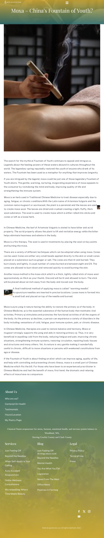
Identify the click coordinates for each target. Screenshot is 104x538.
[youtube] (79, 516)
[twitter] (84, 511)
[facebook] (79, 511)
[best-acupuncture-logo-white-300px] (13, 1)
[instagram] (89, 511)
